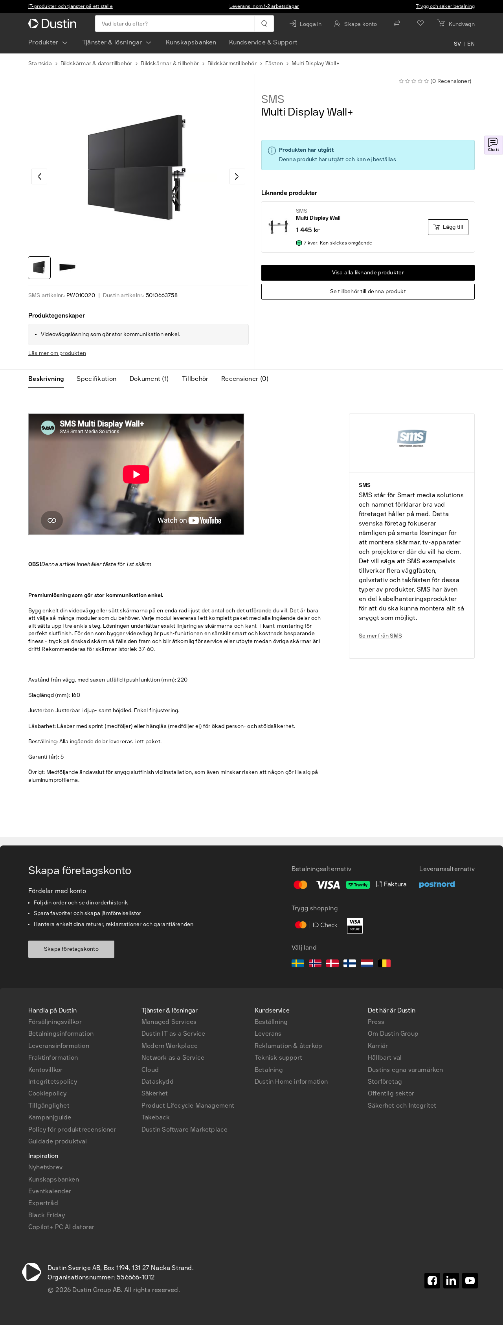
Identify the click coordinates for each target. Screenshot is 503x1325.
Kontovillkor (45, 1069)
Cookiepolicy (47, 1093)
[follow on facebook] (432, 1280)
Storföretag (385, 1081)
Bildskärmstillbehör (232, 63)
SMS (273, 99)
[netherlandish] (367, 964)
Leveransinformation (58, 1045)
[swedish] (298, 964)
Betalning (269, 1069)
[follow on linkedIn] (451, 1280)
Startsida (40, 63)
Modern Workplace (169, 1045)
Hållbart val (385, 1057)
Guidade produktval (57, 1141)
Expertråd (43, 1203)
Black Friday (46, 1215)
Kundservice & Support (263, 42)
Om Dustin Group (393, 1033)
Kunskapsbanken (191, 42)
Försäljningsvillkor (55, 1021)
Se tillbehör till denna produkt (368, 291)
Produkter (43, 42)
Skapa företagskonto (71, 949)
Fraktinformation (53, 1057)
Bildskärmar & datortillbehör (96, 63)
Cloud (150, 1069)
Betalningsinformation (61, 1033)
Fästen (274, 63)
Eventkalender (50, 1191)
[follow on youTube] (470, 1280)
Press (376, 1021)
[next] (237, 176)
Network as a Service (172, 1057)
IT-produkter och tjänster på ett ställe (70, 6)
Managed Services (168, 1021)
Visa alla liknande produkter (368, 272)
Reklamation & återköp (288, 1045)
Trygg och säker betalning (445, 6)
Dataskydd (157, 1081)
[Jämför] (397, 23)
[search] (264, 23)
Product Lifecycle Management (188, 1105)
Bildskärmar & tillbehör (170, 63)
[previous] (39, 176)
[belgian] (384, 964)
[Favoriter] (420, 23)
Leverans (268, 1033)
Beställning (271, 1021)
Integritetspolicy (52, 1081)
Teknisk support (278, 1057)
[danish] (332, 964)
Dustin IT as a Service (173, 1033)
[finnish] (349, 964)
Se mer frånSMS (380, 635)
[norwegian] (315, 964)
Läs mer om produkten (57, 353)
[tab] (49, 379)
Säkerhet (154, 1093)
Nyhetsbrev (45, 1167)
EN (471, 44)
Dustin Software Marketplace (184, 1129)
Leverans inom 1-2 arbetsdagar (264, 6)
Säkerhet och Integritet (402, 1105)
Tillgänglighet (49, 1105)
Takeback (155, 1117)
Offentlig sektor (391, 1093)
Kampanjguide (49, 1117)
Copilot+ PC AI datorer (61, 1227)
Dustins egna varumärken (405, 1069)
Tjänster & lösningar (112, 42)
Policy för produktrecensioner (72, 1129)
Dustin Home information (291, 1081)
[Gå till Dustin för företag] (53, 23)
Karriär (378, 1045)
